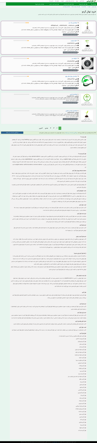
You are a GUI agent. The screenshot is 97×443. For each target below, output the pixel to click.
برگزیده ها (57, 1)
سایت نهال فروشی (56, 442)
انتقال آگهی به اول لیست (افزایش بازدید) (70, 34)
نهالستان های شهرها (39, 4)
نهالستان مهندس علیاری (71, 111)
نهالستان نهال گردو (66, 7)
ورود (77, 1)
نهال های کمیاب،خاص (54, 4)
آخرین (41, 128)
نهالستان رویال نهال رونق (71, 76)
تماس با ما (51, 1)
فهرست (62, 1)
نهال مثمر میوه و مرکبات (75, 7)
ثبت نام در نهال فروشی (70, 1)
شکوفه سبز (74, 59)
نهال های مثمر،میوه (83, 4)
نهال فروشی (94, 7)
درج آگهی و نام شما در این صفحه (71, 133)
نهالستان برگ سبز (73, 23)
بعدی (46, 128)
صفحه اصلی (82, 1)
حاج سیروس (74, 41)
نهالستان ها (94, 4)
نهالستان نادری (73, 94)
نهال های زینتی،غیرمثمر (69, 4)
